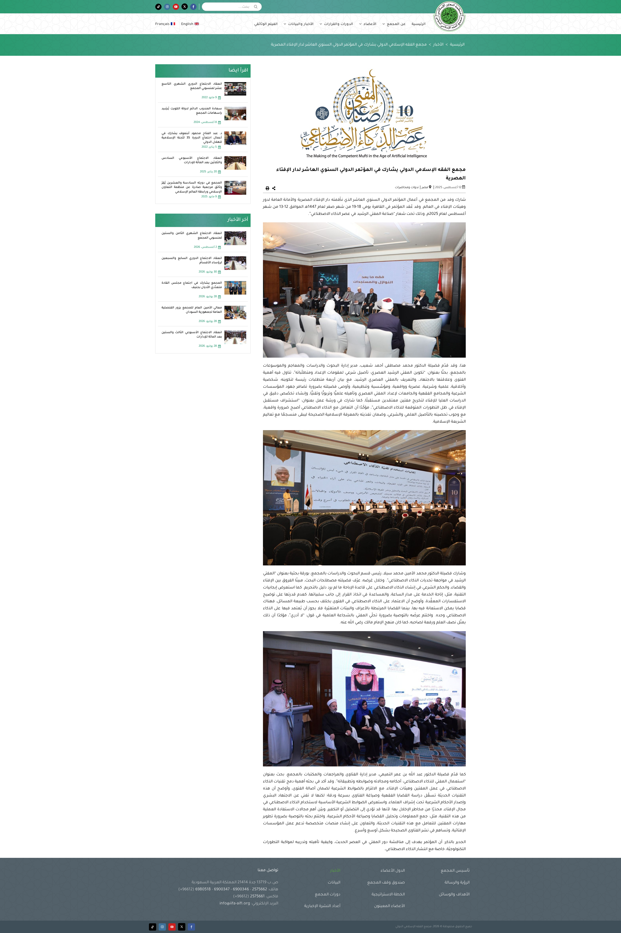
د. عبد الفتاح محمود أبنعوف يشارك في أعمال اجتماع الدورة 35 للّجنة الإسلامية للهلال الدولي (192, 138)
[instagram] (162, 927)
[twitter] (181, 927)
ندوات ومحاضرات (407, 187)
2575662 (259, 889)
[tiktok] (152, 927)
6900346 (241, 889)
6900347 (222, 889)
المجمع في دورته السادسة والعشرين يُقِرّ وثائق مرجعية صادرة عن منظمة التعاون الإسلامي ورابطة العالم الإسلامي (192, 187)
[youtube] (172, 927)
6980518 (203, 889)
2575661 (257, 896)
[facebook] (191, 927)
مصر (425, 187)
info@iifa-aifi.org (235, 903)
